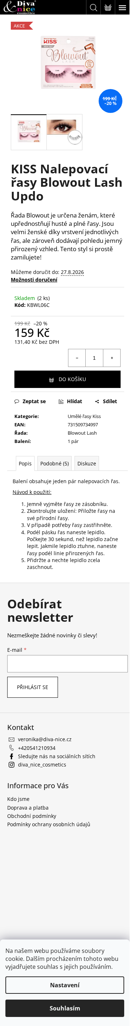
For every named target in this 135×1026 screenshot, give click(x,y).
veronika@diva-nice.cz (45, 739)
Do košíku (72, 379)
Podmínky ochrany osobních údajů (48, 824)
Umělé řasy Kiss (84, 416)
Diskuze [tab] (86, 463)
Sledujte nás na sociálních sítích (56, 756)
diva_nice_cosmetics (42, 764)
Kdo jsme (18, 798)
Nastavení (65, 985)
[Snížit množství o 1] (77, 358)
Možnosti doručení (34, 279)
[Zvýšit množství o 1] (111, 358)
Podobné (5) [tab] (54, 463)
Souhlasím (65, 1008)
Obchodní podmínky (31, 815)
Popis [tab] (25, 463)
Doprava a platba (28, 807)
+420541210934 (36, 747)
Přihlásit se (32, 687)
